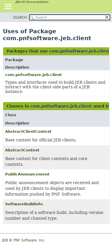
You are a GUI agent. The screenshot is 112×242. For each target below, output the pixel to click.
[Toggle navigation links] (8, 7)
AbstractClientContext (28, 131)
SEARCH (20, 17)
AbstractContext (22, 150)
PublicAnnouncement (27, 174)
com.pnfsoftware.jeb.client (80, 51)
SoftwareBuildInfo (24, 204)
